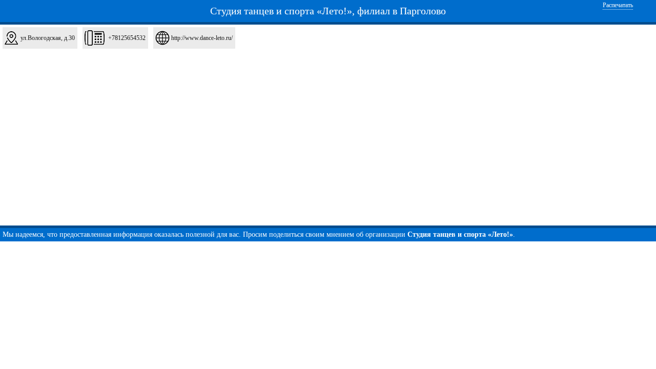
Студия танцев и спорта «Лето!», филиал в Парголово (328, 10)
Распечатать (618, 5)
